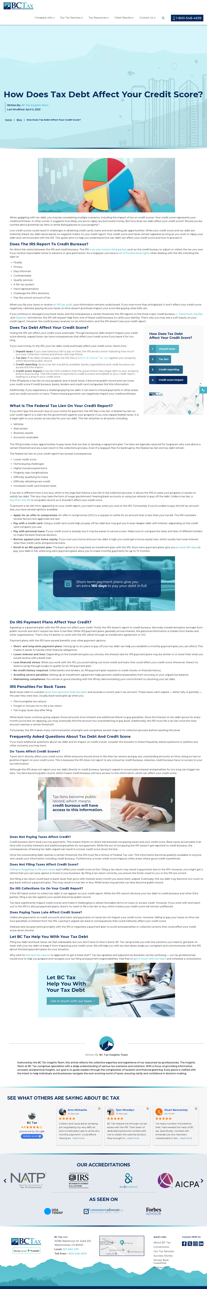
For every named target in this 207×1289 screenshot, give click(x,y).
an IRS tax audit (62, 304)
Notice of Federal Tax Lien (93, 358)
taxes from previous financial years (65, 692)
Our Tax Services (70, 17)
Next (202, 1181)
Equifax (198, 314)
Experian (21, 317)
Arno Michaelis (77, 1110)
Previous (5, 1181)
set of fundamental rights (134, 253)
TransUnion (185, 314)
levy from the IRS (20, 500)
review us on (30, 1136)
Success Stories (163, 1255)
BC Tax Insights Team (35, 105)
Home (8, 120)
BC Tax (32, 1122)
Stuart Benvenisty (176, 1110)
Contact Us (146, 17)
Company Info (43, 17)
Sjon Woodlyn (125, 1110)
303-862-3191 (71, 1249)
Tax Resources (97, 17)
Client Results (123, 17)
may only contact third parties (107, 249)
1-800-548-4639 (188, 18)
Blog (19, 120)
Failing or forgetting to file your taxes (32, 869)
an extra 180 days (186, 547)
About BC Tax (162, 1242)
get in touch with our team (150, 958)
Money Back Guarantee (161, 1261)
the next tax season (38, 955)
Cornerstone (161, 1247)
